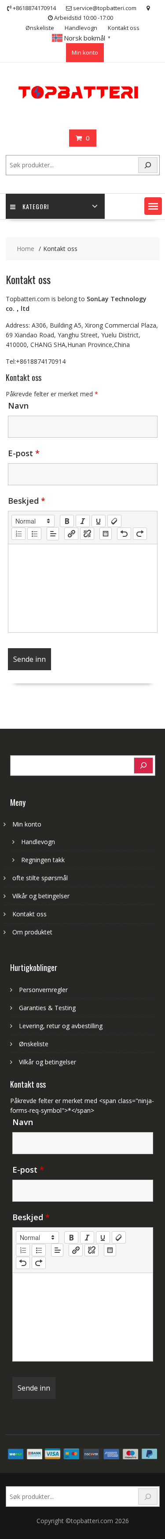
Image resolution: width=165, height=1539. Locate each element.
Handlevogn (81, 28)
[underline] (99, 521)
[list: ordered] (18, 534)
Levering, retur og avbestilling (61, 1026)
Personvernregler (43, 989)
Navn (18, 405)
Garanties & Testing (47, 1008)
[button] (153, 206)
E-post (24, 453)
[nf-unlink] (87, 534)
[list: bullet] (34, 534)
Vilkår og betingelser (41, 896)
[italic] (83, 521)
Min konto (85, 52)
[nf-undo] (124, 534)
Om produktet (32, 932)
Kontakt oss (123, 28)
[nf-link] (71, 534)
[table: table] (105, 534)
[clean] (114, 521)
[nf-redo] (140, 534)
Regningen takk (43, 860)
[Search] (148, 165)
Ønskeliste (40, 28)
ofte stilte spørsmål (40, 878)
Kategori (35, 206)
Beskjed (26, 500)
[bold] (67, 521)
